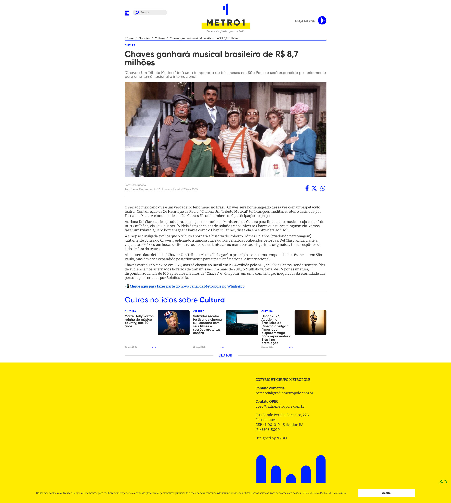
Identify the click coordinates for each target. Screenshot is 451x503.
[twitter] (314, 188)
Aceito (386, 493)
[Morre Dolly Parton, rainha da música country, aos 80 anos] (174, 322)
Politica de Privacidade (333, 493)
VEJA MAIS (226, 355)
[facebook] (307, 188)
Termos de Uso (309, 493)
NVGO (281, 438)
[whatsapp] (322, 188)
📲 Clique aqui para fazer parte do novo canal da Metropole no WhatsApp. (185, 286)
